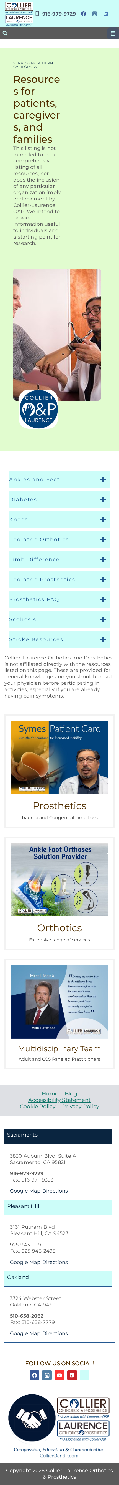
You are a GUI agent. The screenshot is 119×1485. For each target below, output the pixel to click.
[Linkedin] (105, 14)
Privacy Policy (80, 1106)
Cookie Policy (37, 1106)
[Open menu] (113, 33)
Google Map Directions (39, 1191)
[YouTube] (59, 1375)
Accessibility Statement (59, 1100)
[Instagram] (94, 14)
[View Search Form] (5, 33)
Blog (71, 1093)
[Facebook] (83, 14)
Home (50, 1093)
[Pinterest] (72, 1375)
